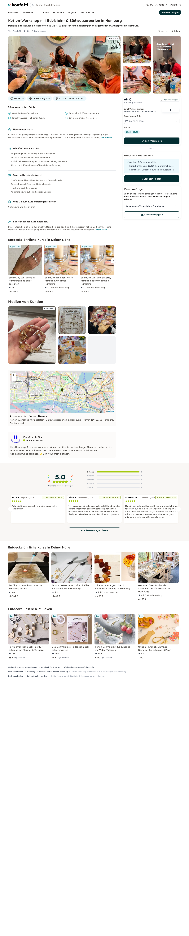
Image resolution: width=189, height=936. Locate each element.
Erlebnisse (13, 12)
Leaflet (111, 411)
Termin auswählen (133, 116)
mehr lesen (106, 137)
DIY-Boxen (43, 12)
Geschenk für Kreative (50, 667)
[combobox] (87, 5)
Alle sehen (49, 308)
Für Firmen (58, 12)
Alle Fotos (113, 38)
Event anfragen (170, 12)
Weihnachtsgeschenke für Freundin (79, 667)
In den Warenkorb (152, 140)
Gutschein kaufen (151, 178)
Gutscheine (28, 12)
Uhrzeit (127, 127)
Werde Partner (88, 12)
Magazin (72, 12)
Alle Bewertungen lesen (94, 530)
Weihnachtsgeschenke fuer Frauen (22, 667)
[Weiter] (112, 261)
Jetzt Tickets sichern (134, 109)
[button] (62, 390)
